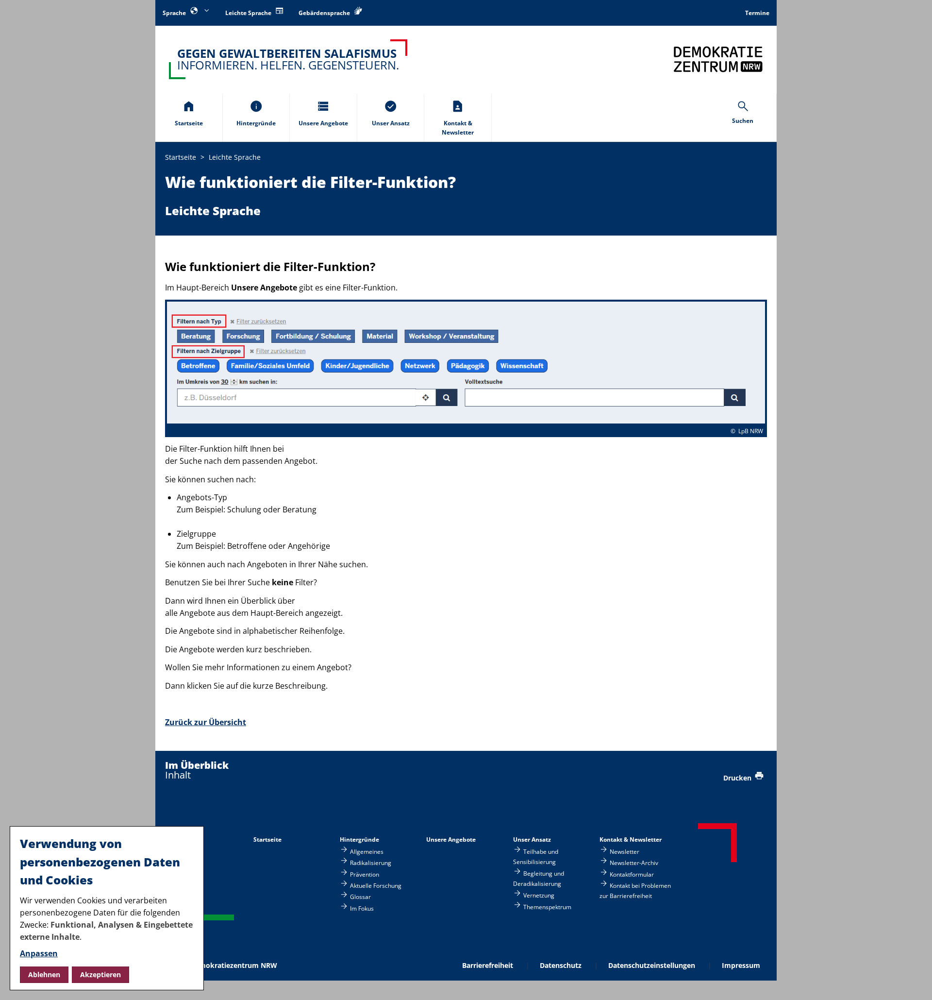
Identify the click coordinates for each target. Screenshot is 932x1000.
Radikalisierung (370, 863)
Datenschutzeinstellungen (651, 965)
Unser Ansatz (532, 839)
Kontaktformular (632, 874)
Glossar (360, 897)
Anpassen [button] (39, 953)
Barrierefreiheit (487, 965)
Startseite (267, 839)
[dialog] (107, 908)
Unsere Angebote (451, 839)
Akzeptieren (100, 974)
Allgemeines (366, 851)
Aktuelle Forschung (375, 885)
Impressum (741, 965)
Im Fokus (362, 908)
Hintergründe (359, 839)
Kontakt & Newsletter (630, 839)
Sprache (175, 13)
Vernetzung (538, 895)
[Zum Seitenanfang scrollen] (912, 981)
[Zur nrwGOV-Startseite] (718, 59)
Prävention (364, 874)
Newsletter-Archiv (634, 863)
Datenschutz (561, 965)
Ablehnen (44, 974)
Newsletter (624, 851)
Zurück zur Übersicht (205, 722)
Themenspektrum (547, 906)
